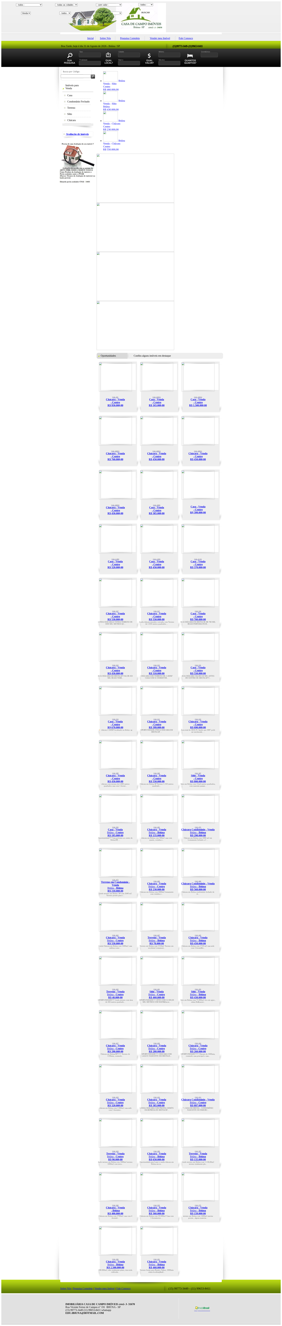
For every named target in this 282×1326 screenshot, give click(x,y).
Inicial (90, 38)
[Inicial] (141, 31)
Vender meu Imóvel (160, 38)
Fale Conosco (186, 38)
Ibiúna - (115, 831)
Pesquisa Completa (130, 38)
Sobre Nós (105, 38)
